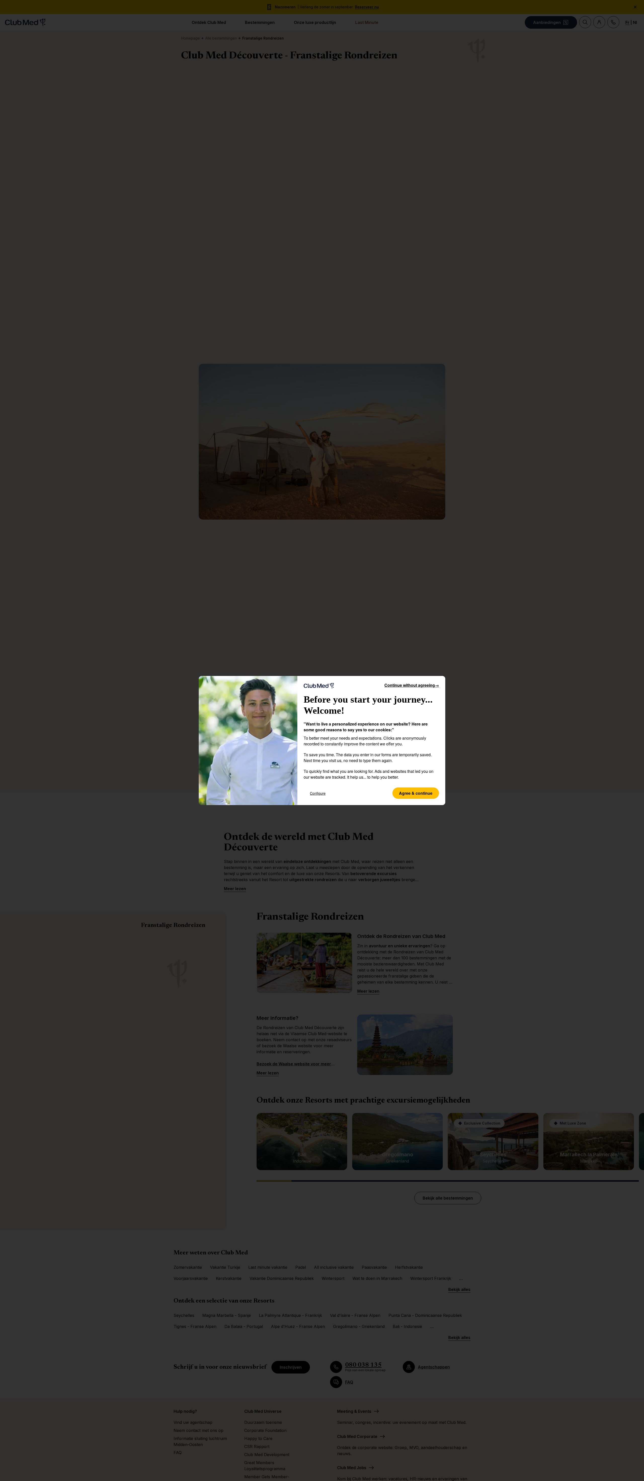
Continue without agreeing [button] (411, 685)
